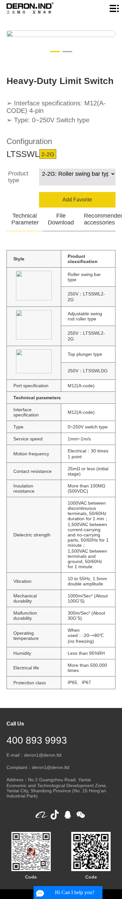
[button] (55, 51)
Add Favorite (77, 199)
